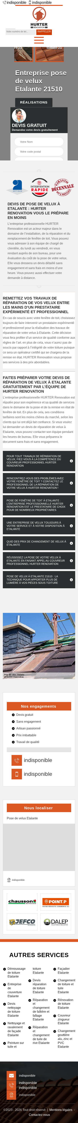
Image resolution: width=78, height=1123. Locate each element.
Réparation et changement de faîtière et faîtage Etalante (41, 1009)
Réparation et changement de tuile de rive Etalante (41, 1035)
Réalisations (34, 102)
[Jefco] (22, 921)
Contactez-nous (39, 1114)
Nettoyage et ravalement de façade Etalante (16, 1029)
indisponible (16, 2)
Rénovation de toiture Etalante (65, 1003)
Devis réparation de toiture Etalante (39, 986)
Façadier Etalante (64, 970)
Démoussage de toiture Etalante (16, 972)
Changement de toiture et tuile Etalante (66, 986)
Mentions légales (60, 1109)
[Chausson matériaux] (22, 902)
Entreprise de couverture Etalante (15, 990)
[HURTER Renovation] (39, 17)
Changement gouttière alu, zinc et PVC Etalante (66, 1038)
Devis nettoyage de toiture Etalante (14, 1009)
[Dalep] (56, 921)
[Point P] (56, 902)
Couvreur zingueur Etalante (64, 1019)
